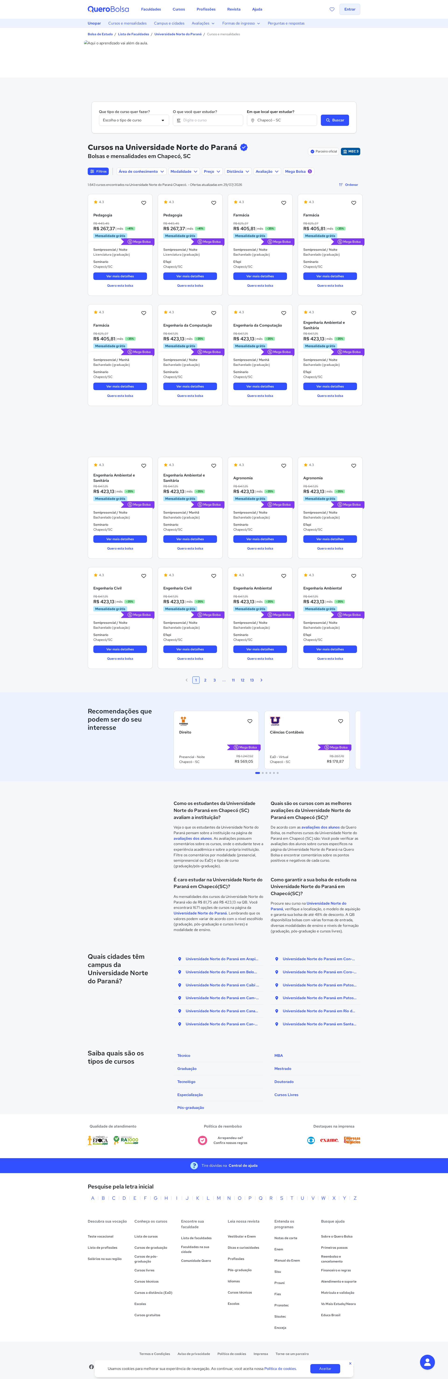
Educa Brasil (330, 1315)
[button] (427, 1362)
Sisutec (280, 1316)
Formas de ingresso (238, 23)
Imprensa (261, 1354)
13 (252, 680)
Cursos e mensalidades (127, 23)
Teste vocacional (100, 1236)
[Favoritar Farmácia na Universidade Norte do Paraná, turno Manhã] (143, 313)
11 (233, 680)
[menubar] (201, 9)
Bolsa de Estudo (100, 34)
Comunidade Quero (196, 1261)
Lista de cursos (146, 1236)
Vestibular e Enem (242, 1236)
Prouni (279, 1283)
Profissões (236, 1259)
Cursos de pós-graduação (146, 1258)
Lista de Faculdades (133, 34)
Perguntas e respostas (286, 23)
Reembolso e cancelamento (332, 1258)
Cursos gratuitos (147, 1315)
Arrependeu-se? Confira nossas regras (230, 1140)
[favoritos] (332, 9)
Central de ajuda (243, 1165)
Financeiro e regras (336, 1270)
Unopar (94, 23)
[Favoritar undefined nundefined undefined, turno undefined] (250, 721)
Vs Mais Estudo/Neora (338, 1304)
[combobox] (208, 120)
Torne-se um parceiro (292, 1354)
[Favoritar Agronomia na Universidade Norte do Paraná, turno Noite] (283, 465)
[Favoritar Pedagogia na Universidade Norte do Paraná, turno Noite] (143, 203)
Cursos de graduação (150, 1247)
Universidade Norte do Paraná (178, 34)
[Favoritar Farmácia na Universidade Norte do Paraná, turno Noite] (283, 203)
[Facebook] (91, 1367)
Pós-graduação (240, 1270)
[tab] (257, 773)
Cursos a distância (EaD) (153, 1293)
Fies (277, 1294)
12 (243, 680)
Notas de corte (285, 1238)
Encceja (280, 1328)
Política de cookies (231, 1354)
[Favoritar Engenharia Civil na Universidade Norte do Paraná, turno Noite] (143, 576)
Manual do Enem (287, 1260)
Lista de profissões (102, 1247)
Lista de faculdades (196, 1238)
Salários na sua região (105, 1259)
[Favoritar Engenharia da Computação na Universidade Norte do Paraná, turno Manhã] (283, 313)
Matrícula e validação (337, 1293)
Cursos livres (144, 1270)
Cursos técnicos (146, 1281)
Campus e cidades (169, 23)
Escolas (140, 1304)
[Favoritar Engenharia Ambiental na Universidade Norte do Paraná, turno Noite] (283, 576)
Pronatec (281, 1305)
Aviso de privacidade (194, 1354)
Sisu (277, 1272)
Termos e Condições (154, 1354)
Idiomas (234, 1281)
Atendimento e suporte (339, 1281)
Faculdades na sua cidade (195, 1249)
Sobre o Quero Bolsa (337, 1236)
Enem (278, 1249)
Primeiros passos (334, 1247)
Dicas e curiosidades (243, 1247)
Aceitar (325, 1368)
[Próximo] (261, 680)
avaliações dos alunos (193, 838)
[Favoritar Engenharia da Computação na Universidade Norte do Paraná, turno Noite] (213, 313)
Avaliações (200, 23)
